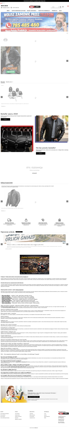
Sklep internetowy (33, 427)
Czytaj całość (9, 248)
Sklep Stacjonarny (47, 416)
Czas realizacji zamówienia (4, 413)
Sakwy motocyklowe (6, 303)
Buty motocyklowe (6, 295)
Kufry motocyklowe (6, 301)
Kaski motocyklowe (6, 296)
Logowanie (31, 413)
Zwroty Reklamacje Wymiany (4, 417)
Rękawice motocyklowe (7, 298)
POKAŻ (5, 119)
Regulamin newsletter (18, 419)
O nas (45, 413)
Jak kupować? (17, 413)
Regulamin (16, 417)
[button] (60, 7)
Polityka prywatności (18, 416)
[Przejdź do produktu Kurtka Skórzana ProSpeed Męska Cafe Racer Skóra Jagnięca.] (13, 198)
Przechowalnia (32, 416)
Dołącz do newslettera (34, 396)
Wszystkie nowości (9, 81)
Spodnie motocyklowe (7, 300)
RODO (45, 417)
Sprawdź (34, 173)
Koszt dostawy (2, 416)
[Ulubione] (63, 7)
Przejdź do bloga (18, 231)
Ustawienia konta (32, 417)
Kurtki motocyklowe (6, 299)
